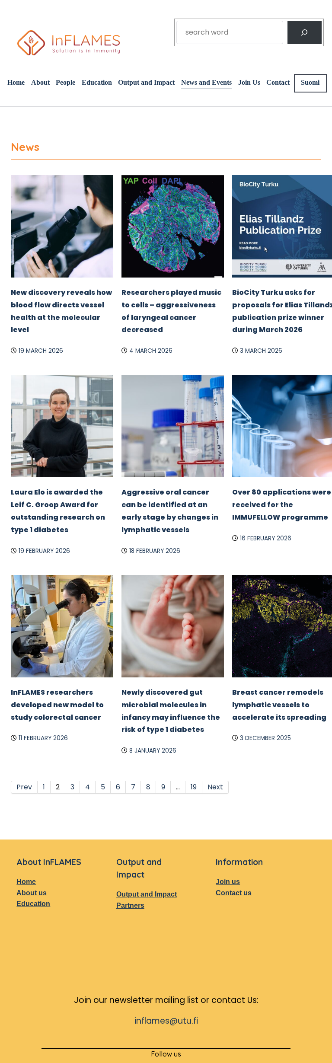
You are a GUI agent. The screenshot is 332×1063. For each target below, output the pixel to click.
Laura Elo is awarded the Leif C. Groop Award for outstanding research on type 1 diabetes (61, 569)
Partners (131, 993)
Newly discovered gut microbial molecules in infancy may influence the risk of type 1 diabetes (169, 781)
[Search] (304, 32)
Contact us (235, 970)
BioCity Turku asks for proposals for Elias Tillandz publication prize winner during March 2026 (278, 356)
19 (194, 864)
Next (215, 864)
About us (32, 970)
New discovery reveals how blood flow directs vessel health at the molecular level (59, 350)
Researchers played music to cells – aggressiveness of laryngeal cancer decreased (163, 356)
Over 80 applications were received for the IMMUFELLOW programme (277, 562)
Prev (24, 864)
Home (26, 959)
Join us (228, 959)
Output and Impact (136, 976)
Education (34, 981)
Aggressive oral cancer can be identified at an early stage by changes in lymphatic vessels (171, 562)
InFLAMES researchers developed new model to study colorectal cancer (58, 774)
